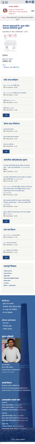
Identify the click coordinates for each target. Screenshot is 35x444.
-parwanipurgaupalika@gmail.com (17, 388)
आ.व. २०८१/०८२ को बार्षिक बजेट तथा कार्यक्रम (14, 93)
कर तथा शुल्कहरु (8, 312)
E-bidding (6, 283)
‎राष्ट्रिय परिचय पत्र (8, 273)
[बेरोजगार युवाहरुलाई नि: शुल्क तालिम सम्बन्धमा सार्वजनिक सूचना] (10, 43)
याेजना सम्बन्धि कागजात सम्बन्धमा (11, 136)
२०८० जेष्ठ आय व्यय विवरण (10, 242)
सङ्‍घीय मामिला (7, 275)
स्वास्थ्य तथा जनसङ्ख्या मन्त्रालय (11, 278)
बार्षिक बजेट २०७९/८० (8, 108)
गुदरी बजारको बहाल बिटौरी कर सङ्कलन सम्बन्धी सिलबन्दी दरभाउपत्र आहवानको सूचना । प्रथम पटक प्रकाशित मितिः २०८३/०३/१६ (17, 202)
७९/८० (4, 65)
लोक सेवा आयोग (7, 280)
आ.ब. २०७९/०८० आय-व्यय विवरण (11, 235)
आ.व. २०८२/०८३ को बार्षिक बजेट (11, 85)
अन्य (6, 115)
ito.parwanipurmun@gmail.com (11, 369)
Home (3, 17)
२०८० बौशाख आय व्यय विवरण (10, 250)
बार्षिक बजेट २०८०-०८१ (9, 100)
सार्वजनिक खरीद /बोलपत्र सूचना (12, 306)
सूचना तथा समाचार (7, 59)
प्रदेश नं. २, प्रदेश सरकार (9, 285)
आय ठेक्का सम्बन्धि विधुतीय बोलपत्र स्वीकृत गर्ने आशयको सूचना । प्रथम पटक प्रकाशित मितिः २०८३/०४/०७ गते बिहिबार (16, 167)
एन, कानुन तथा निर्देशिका (10, 309)
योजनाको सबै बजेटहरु (8, 129)
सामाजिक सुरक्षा (7, 326)
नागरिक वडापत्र (7, 329)
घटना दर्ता (5, 323)
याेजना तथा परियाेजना (8, 144)
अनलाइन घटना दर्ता (8, 271)
